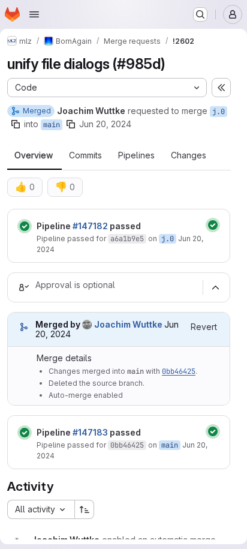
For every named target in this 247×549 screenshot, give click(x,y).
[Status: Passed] (24, 226)
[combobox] (40, 509)
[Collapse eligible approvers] (215, 287)
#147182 (90, 226)
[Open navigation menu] (34, 14)
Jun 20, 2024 (105, 124)
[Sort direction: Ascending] (84, 509)
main (51, 125)
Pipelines (136, 155)
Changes (188, 155)
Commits (85, 155)
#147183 (90, 432)
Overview (33, 155)
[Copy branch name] (15, 124)
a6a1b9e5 (127, 239)
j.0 (218, 111)
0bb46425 (178, 371)
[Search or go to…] (200, 14)
